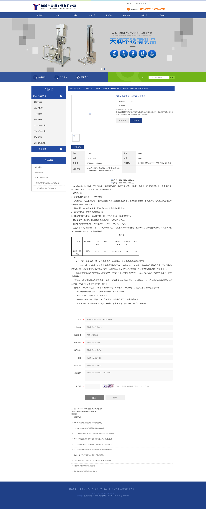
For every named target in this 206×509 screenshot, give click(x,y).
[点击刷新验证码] (108, 386)
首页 (83, 89)
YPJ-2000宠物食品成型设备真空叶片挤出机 (88, 423)
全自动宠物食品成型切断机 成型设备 (85, 471)
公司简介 (57, 15)
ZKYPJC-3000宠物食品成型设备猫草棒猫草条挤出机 (90, 428)
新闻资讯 (109, 15)
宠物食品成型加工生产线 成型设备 (85, 466)
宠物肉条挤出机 (40, 125)
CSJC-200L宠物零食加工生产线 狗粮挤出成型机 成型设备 (92, 460)
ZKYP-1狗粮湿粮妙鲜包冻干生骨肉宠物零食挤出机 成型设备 (93, 439)
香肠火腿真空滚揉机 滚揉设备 (86, 411)
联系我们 (144, 3)
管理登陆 (98, 496)
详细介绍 (77, 147)
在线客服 (42, 77)
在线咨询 (122, 121)
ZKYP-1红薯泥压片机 (41, 178)
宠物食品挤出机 (40, 131)
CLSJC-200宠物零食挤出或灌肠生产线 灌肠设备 (89, 455)
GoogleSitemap (124, 496)
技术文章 (92, 15)
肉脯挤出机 (38, 102)
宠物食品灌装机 (40, 143)
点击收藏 (135, 120)
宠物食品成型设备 (39, 96)
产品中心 (74, 15)
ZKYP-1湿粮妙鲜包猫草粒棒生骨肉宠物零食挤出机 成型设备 (93, 444)
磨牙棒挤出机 (39, 119)
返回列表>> (75, 414)
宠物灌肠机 (38, 137)
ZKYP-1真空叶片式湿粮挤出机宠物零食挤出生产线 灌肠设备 (93, 450)
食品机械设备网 (89, 496)
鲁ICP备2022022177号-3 (109, 496)
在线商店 (126, 15)
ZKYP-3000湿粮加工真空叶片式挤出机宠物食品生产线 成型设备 (94, 433)
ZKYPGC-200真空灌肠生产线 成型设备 (89, 409)
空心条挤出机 (39, 108)
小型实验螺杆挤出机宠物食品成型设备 (47, 183)
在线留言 (137, 3)
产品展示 (90, 89)
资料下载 (144, 15)
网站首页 (130, 3)
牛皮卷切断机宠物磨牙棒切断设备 (45, 188)
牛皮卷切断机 (39, 114)
